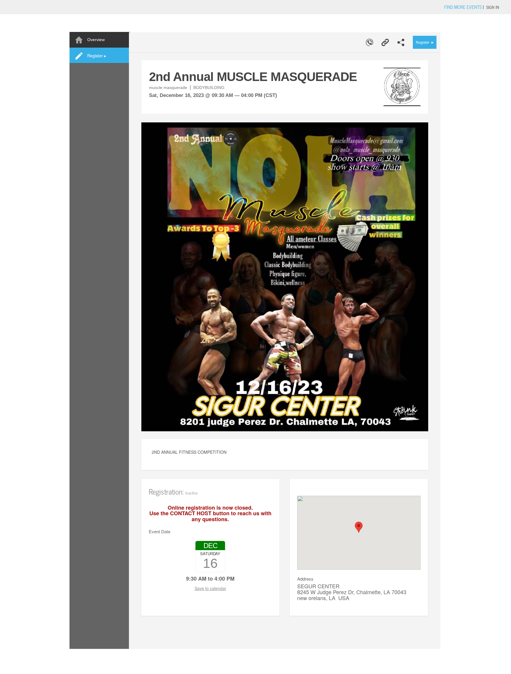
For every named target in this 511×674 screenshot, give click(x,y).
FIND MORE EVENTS (463, 7)
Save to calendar (210, 588)
